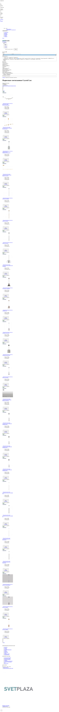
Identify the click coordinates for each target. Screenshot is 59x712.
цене (5, 85)
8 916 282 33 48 (10, 668)
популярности (8, 85)
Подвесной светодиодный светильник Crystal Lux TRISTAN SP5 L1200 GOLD (7, 128)
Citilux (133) (6, 57)
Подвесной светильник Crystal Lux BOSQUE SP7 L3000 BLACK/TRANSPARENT (7, 104)
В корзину (5, 113)
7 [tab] (11, 101)
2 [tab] (4, 101)
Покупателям (5, 30)
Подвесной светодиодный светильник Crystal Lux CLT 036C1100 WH (6, 539)
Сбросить (5, 74)
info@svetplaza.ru (8, 29)
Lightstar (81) (11, 58)
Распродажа (4, 41)
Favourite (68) (38, 58)
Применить (8, 74)
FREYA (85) (16, 58)
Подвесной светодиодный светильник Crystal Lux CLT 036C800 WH (7, 493)
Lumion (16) (11, 57)
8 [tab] (6, 102)
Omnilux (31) (28, 59)
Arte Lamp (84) (32, 59)
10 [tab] (9, 102)
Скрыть (5, 60)
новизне (3, 85)
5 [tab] (9, 101)
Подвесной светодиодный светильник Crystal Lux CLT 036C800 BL (7, 516)
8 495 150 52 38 (5, 668)
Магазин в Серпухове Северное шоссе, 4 (5, 706)
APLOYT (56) (38, 59)
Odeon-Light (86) (17, 59)
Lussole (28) (11, 59)
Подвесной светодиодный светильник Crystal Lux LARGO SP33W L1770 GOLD (6, 175)
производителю (13, 85)
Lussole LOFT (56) (27, 58)
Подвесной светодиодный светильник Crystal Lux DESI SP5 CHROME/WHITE (7, 424)
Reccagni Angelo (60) (44, 58)
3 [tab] (6, 101)
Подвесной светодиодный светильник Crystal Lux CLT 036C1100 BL (6, 562)
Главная (3, 77)
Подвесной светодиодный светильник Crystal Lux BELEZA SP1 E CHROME (7, 265)
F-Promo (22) (6, 58)
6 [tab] (10, 101)
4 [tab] (7, 101)
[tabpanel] (7, 97)
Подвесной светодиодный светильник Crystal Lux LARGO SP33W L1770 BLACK (6, 400)
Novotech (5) (16, 57)
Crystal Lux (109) (21, 58)
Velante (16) (33, 58)
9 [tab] (7, 102)
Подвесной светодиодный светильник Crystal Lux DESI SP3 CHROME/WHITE (7, 470)
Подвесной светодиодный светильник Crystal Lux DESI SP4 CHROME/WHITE (7, 447)
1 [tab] (3, 101)
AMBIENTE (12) (50, 58)
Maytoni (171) (22, 59)
